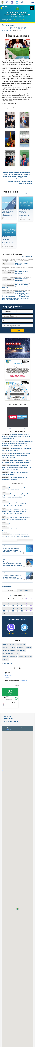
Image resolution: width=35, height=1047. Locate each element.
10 (4, 606)
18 (8, 608)
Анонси (25, 540)
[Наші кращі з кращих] (17, 49)
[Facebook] (7, 2)
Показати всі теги (7, 663)
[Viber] (12, 2)
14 (22, 606)
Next (25, 428)
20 (17, 608)
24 (4, 611)
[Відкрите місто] (17, 417)
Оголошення (9, 540)
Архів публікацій (25, 590)
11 (8, 606)
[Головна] (2, 2)
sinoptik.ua (23, 680)
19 (13, 608)
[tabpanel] (17, 417)
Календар (10, 590)
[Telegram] (17, 2)
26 (13, 611)
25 (8, 611)
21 (22, 608)
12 (13, 606)
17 (4, 608)
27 (17, 611)
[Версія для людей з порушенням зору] (22, 2)
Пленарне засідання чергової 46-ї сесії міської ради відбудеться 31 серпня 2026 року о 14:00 (8, 212)
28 (22, 611)
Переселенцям (19, 20)
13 (17, 606)
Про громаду (7, 20)
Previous (10, 428)
